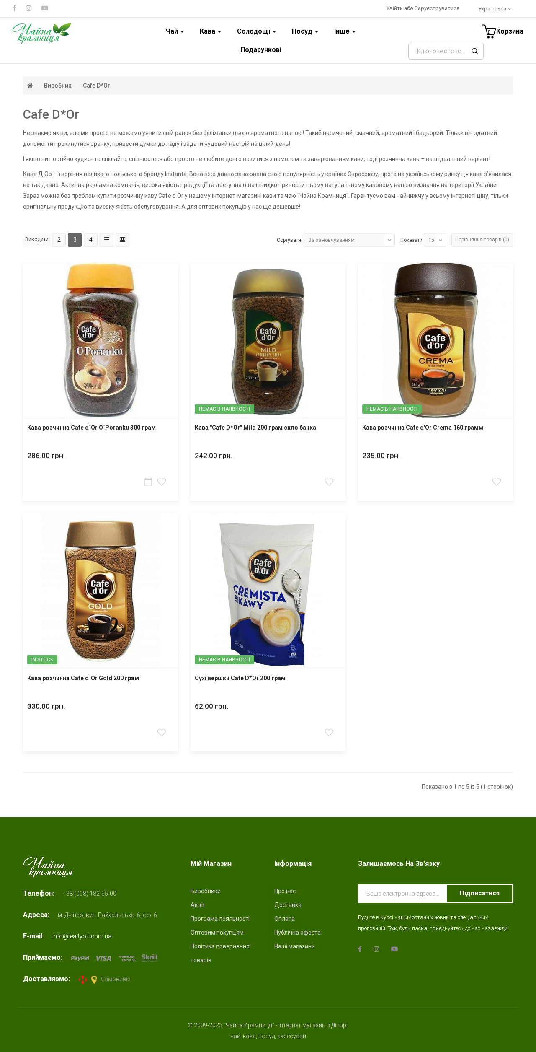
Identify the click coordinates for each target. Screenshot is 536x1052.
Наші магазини (294, 946)
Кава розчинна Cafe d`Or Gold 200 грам (83, 678)
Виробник (58, 85)
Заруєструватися (437, 8)
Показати (411, 240)
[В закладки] (162, 482)
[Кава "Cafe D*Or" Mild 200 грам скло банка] (268, 340)
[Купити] (149, 482)
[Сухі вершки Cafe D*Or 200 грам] (268, 591)
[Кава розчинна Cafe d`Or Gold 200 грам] (100, 591)
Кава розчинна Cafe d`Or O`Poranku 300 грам (91, 428)
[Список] (106, 240)
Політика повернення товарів (220, 953)
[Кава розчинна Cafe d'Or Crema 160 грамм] (435, 340)
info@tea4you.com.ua (81, 936)
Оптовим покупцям (217, 932)
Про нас (285, 891)
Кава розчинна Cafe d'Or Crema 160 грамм (422, 428)
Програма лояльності (220, 918)
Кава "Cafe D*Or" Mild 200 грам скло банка (255, 428)
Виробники (206, 891)
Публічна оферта (297, 932)
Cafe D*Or (96, 85)
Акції (197, 905)
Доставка (288, 905)
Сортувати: (289, 240)
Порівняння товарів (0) (482, 240)
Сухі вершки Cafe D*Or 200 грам (240, 678)
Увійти (395, 8)
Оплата (284, 918)
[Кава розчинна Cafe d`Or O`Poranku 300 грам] (100, 340)
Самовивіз (115, 979)
